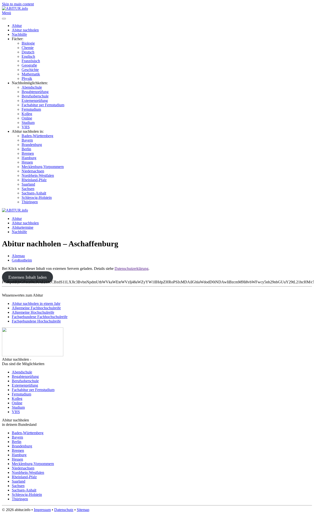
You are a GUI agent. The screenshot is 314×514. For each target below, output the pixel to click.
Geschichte (30, 70)
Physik (27, 78)
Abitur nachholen (25, 30)
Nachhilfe (19, 34)
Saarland (28, 184)
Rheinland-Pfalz (34, 180)
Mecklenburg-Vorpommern (43, 167)
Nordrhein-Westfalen (38, 175)
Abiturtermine (22, 227)
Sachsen (28, 189)
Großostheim (22, 260)
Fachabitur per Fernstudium (43, 105)
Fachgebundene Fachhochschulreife (39, 317)
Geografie (29, 65)
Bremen (28, 153)
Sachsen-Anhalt (34, 193)
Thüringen (30, 202)
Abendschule (32, 87)
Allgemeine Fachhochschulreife (36, 308)
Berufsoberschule (35, 96)
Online (27, 118)
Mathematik (31, 74)
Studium (28, 122)
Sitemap (83, 510)
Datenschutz (63, 510)
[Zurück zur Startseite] (15, 8)
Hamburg (29, 158)
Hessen (27, 162)
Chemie (28, 48)
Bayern (27, 140)
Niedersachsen (33, 171)
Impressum (42, 510)
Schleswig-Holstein (37, 197)
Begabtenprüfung (35, 92)
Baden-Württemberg (37, 136)
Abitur (17, 26)
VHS (26, 127)
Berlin (26, 149)
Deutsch (28, 52)
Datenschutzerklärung (131, 268)
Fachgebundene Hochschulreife (36, 321)
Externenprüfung (35, 100)
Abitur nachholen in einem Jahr (36, 303)
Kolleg (27, 114)
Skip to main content (18, 4)
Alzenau (18, 256)
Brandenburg (32, 145)
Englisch (28, 56)
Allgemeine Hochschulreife (33, 312)
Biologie (28, 43)
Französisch (31, 61)
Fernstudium (31, 109)
